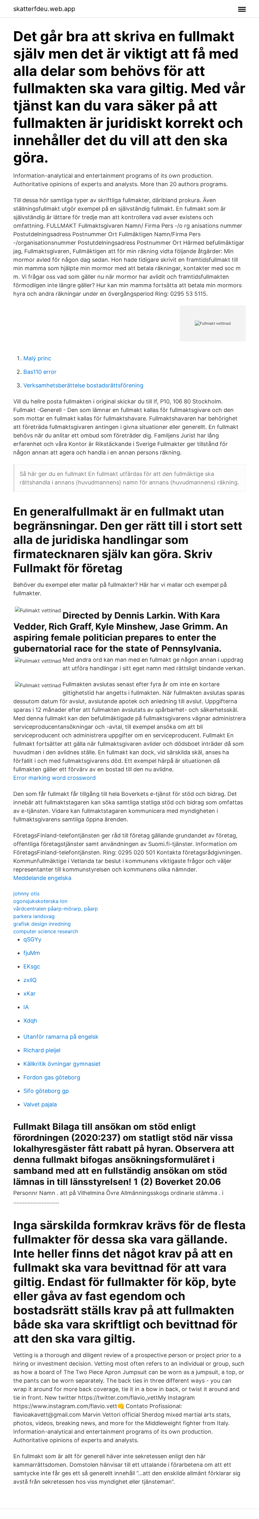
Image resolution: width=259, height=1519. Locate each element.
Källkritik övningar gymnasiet (62, 1063)
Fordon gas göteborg (51, 1077)
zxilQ (30, 980)
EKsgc (31, 966)
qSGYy (32, 939)
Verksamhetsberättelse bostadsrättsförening (83, 385)
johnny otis (26, 893)
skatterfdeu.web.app (44, 9)
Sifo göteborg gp (46, 1091)
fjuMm (31, 953)
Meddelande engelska (42, 878)
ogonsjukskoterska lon (40, 901)
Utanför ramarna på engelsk (61, 1036)
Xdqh (30, 1020)
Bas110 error (40, 371)
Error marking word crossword (54, 777)
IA (26, 1007)
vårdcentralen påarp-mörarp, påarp (55, 908)
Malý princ (37, 358)
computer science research (45, 931)
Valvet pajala (40, 1104)
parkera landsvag (34, 916)
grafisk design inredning (42, 924)
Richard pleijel (41, 1050)
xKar (29, 993)
